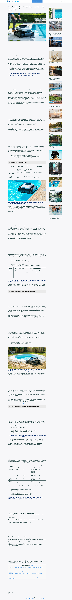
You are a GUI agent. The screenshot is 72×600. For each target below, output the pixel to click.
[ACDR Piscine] (13, 1)
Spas (61, 1)
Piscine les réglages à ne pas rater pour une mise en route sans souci (31, 403)
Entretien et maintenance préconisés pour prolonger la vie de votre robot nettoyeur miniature (26, 569)
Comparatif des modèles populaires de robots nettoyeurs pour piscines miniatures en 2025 (26, 575)
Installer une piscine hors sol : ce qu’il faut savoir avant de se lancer (55, 106)
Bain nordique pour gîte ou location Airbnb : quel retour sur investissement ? (55, 49)
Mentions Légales (31, 598)
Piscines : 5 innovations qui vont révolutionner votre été (26, 487)
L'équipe (44, 598)
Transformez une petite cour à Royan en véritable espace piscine (55, 148)
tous (10, 593)
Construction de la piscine (37, 1)
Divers (63, 1)
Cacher (31, 565)
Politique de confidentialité (39, 598)
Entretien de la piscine (47, 1)
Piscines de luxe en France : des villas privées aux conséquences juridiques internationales (55, 217)
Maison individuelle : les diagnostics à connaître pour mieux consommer (54, 64)
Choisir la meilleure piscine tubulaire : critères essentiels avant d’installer (54, 78)
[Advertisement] (27, 49)
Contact (27, 598)
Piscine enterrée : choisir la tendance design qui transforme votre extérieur (55, 189)
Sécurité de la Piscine (55, 1)
